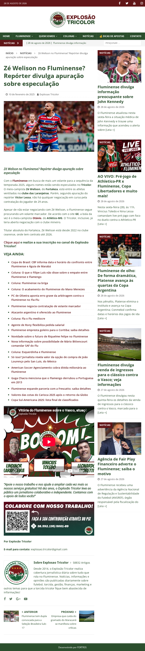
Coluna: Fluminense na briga (29, 283)
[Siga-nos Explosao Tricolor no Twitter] (9, 599)
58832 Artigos (81, 562)
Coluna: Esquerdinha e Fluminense (33, 352)
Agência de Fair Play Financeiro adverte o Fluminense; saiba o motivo (117, 466)
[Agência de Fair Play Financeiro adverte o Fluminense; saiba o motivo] (119, 438)
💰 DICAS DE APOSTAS (111, 36)
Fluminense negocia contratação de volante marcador (46, 306)
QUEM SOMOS (47, 36)
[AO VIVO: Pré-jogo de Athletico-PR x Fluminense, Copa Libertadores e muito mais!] (119, 156)
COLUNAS (68, 36)
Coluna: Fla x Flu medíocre (28, 318)
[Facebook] (119, 3)
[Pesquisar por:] (122, 43)
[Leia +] (110, 130)
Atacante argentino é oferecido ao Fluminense (41, 312)
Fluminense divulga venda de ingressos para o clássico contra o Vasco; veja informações (118, 374)
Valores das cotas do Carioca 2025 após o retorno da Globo (49, 395)
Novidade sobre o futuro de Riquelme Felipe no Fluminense (49, 336)
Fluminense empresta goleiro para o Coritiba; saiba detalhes (50, 330)
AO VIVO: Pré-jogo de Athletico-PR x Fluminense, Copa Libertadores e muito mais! (117, 186)
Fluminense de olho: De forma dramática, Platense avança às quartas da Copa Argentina (117, 280)
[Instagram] (141, 3)
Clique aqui (12, 242)
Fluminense (23, 36)
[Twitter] (127, 3)
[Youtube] (134, 3)
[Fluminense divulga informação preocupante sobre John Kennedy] (119, 66)
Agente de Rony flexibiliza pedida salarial (37, 325)
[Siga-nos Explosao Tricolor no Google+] (16, 599)
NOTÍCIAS (88, 36)
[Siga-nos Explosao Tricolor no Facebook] (5, 599)
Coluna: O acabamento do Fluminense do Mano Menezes (48, 289)
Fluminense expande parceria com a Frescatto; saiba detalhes (51, 388)
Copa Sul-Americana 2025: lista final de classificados (44, 400)
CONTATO (135, 36)
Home (6, 36)
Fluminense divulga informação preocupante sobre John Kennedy (116, 94)
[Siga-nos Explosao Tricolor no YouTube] (24, 599)
